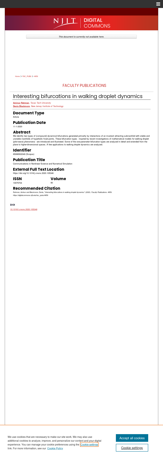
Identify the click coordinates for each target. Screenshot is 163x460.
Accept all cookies (132, 438)
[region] (81, 442)
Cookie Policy (55, 448)
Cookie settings (89, 444)
